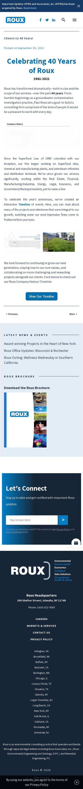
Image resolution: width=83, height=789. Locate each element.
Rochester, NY (41, 727)
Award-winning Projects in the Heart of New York (40, 343)
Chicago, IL (42, 678)
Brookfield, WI (41, 656)
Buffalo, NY (42, 662)
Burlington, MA (41, 673)
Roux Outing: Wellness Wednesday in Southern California (38, 360)
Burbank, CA (41, 667)
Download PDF (25, 420)
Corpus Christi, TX (41, 683)
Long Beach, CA (41, 705)
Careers (42, 619)
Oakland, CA (41, 721)
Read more (29, 8)
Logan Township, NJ (41, 700)
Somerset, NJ (41, 732)
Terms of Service (14, 531)
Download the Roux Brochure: (27, 403)
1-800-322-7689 (46, 607)
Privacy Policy (63, 529)
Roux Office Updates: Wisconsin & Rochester (36, 350)
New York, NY (41, 711)
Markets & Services (41, 626)
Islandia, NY (41, 694)
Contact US (41, 632)
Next (72, 314)
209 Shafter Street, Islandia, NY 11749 (41, 600)
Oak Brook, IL (41, 716)
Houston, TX (41, 689)
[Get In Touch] (76, 543)
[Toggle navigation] (74, 20)
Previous (13, 314)
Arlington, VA (41, 651)
